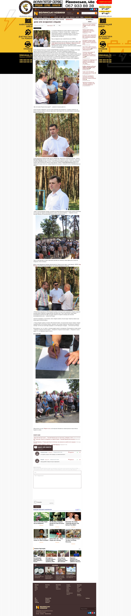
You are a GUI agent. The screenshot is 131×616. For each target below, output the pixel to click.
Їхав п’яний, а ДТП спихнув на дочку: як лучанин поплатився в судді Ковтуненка (90, 48)
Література (79, 588)
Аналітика (40, 19)
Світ (35, 590)
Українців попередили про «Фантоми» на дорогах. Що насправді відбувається (89, 83)
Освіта (68, 587)
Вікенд (68, 590)
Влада (46, 586)
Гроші (57, 586)
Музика (78, 586)
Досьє (53, 19)
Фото (44, 19)
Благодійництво (70, 593)
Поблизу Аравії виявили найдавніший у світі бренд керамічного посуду (88, 31)
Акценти (77, 17)
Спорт (63, 17)
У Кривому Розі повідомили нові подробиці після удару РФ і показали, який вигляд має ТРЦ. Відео (90, 61)
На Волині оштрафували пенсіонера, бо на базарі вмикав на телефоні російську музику (89, 77)
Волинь (36, 587)
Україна (36, 588)
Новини (35, 17)
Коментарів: (50, 25)
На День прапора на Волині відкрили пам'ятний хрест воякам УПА (70, 576)
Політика (40, 17)
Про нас (37, 613)
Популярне (61, 19)
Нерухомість (58, 588)
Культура (56, 17)
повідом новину (88, 17)
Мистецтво (79, 590)
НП (49, 17)
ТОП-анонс (79, 595)
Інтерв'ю (36, 19)
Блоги (50, 19)
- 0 (79, 452)
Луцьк (36, 586)
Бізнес (57, 587)
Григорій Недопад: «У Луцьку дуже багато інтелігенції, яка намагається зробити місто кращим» (54, 442)
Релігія (68, 591)
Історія (78, 591)
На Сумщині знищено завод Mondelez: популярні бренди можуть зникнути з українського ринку (89, 42)
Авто (60, 17)
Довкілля (68, 588)
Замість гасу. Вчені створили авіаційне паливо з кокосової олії (89, 25)
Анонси (57, 19)
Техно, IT (68, 594)
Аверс (95, 17)
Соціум (68, 584)
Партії (46, 587)
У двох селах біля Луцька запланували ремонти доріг (89, 72)
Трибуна (82, 17)
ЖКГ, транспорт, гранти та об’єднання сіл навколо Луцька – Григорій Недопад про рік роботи (54, 439)
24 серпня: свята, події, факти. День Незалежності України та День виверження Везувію (89, 36)
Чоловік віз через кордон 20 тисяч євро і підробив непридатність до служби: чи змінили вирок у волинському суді (89, 54)
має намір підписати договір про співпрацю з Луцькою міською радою (66, 43)
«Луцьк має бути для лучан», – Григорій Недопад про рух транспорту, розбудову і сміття (53, 437)
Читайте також (36, 435)
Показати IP (50, 452)
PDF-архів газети (89, 19)
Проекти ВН (72, 17)
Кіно (78, 587)
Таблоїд (67, 17)
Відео (47, 19)
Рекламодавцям (48, 613)
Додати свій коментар (44, 447)
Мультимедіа (55, 565)
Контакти (42, 613)
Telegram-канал (47, 428)
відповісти (72, 452)
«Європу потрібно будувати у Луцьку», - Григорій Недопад (46, 444)
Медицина (69, 586)
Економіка (45, 17)
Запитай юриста (69, 19)
